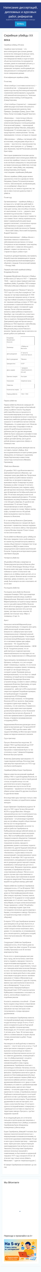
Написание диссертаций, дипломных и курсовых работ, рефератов (20, 12)
